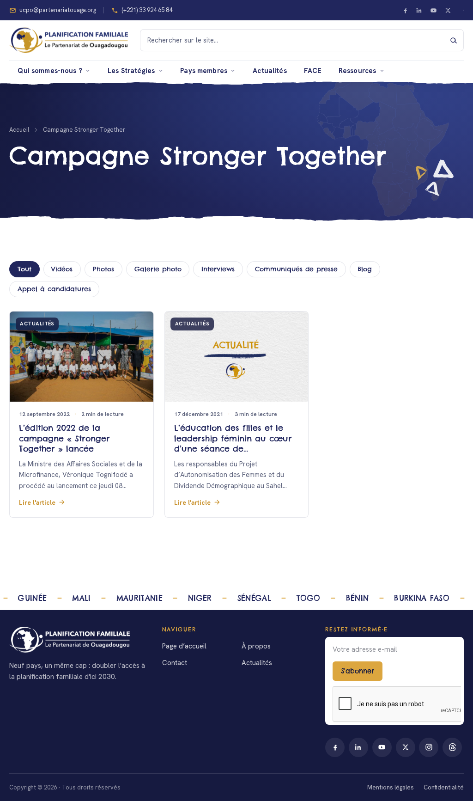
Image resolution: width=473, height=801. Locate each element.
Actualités (269, 70)
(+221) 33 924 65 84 (146, 10)
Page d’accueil (184, 646)
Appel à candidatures (54, 289)
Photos (103, 269)
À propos (256, 646)
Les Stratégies (131, 70)
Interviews (218, 269)
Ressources (357, 70)
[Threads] (452, 747)
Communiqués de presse (296, 269)
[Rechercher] (453, 40)
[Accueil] (78, 640)
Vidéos (62, 269)
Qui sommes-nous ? (50, 70)
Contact (174, 662)
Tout (24, 269)
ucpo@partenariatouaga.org (57, 10)
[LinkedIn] (419, 10)
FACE (313, 70)
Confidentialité (444, 787)
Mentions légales (390, 787)
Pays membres (203, 70)
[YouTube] (434, 10)
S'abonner (357, 671)
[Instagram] (428, 747)
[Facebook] (405, 10)
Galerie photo (158, 269)
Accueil (19, 130)
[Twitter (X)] (448, 10)
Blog (365, 269)
